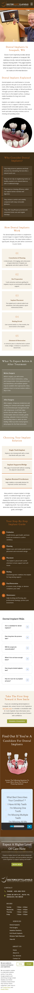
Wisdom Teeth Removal (17, 936)
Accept (29, 964)
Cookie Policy (7, 987)
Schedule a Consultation (17, 721)
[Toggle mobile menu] (32, 4)
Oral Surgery (14, 927)
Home (15, 950)
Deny (20, 964)
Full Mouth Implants (16, 933)
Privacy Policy (4, 989)
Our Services (17, 955)
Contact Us (16, 958)
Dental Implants (15, 925)
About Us (16, 953)
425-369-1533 (7, 708)
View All (12, 939)
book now (17, 864)
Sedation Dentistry (16, 930)
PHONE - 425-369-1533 (16, 891)
